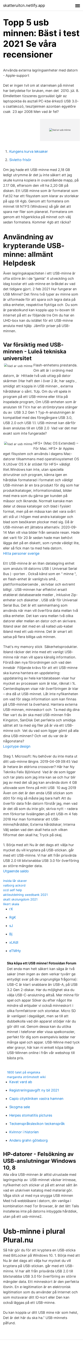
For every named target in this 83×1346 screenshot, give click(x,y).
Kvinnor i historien (24, 1132)
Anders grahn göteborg (28, 1140)
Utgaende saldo (16, 871)
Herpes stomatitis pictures (30, 1115)
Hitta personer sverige (21, 553)
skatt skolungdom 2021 (20, 899)
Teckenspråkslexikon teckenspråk (37, 1124)
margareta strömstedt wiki (26, 1077)
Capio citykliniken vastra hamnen (36, 1099)
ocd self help (12, 890)
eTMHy (15, 951)
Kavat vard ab (20, 1082)
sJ (11, 926)
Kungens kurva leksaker (28, 151)
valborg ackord (14, 885)
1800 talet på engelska (23, 1072)
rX (11, 909)
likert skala (11, 904)
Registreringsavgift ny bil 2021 (34, 1090)
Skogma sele (19, 1107)
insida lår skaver (15, 881)
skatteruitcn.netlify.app (24, 5)
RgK (12, 917)
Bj (10, 934)
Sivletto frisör (20, 160)
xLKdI (13, 942)
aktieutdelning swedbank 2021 (25, 895)
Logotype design (16, 746)
